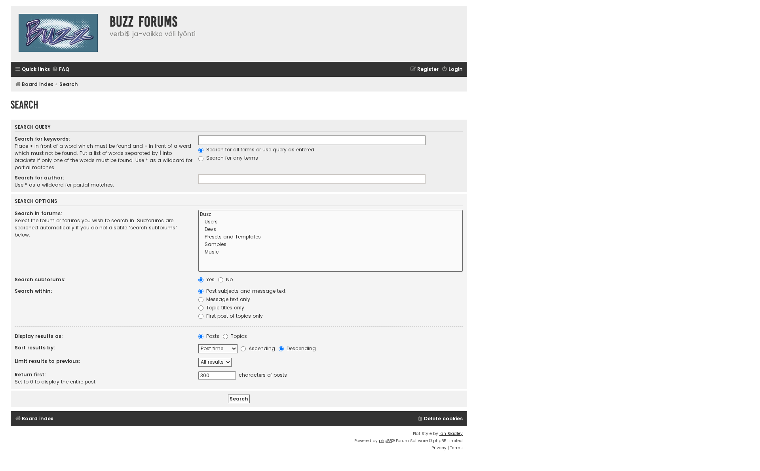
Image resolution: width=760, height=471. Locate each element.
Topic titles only (224, 307)
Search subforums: (40, 279)
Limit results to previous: (47, 361)
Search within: (33, 291)
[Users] (330, 222)
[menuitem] (60, 69)
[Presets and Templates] (330, 237)
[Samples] (330, 244)
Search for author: (39, 177)
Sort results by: (35, 347)
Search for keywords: (42, 138)
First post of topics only (234, 316)
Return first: (30, 374)
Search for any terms (231, 157)
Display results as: (39, 336)
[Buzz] (330, 214)
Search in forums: (38, 213)
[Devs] (330, 229)
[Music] (330, 252)
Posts (212, 336)
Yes (210, 279)
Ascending (261, 348)
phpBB (385, 441)
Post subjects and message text (245, 291)
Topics (238, 336)
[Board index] (58, 34)
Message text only (227, 299)
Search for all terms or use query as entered (259, 149)
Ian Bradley (451, 434)
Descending (300, 348)
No (228, 279)
